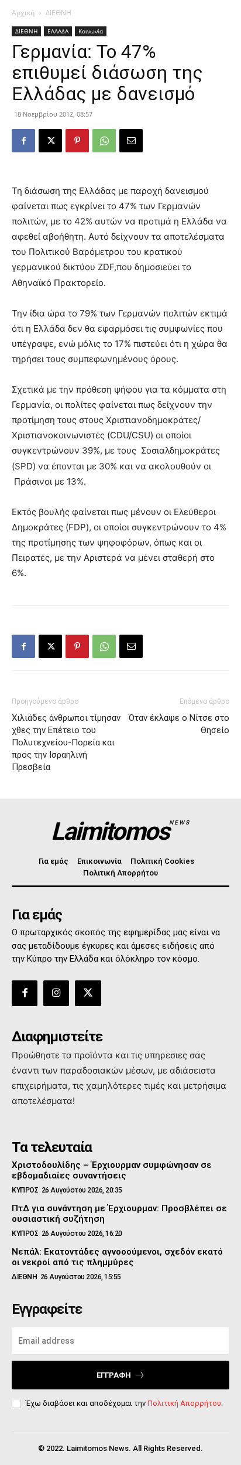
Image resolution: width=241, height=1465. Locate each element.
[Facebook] (23, 140)
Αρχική (23, 13)
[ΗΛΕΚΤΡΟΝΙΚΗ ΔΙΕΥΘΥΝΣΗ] (131, 140)
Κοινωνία (90, 31)
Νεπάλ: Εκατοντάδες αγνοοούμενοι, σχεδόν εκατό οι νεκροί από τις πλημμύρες (117, 1257)
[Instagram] (56, 993)
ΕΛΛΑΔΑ (57, 31)
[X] (50, 140)
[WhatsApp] (104, 140)
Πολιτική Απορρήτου (184, 1403)
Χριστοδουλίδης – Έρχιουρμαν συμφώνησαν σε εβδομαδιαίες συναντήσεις (112, 1170)
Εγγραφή (114, 1375)
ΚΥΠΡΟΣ (25, 1190)
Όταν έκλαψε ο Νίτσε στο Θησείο (179, 724)
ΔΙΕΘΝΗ (58, 13)
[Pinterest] (77, 140)
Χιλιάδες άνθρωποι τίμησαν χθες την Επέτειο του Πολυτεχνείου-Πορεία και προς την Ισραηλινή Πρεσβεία (66, 742)
